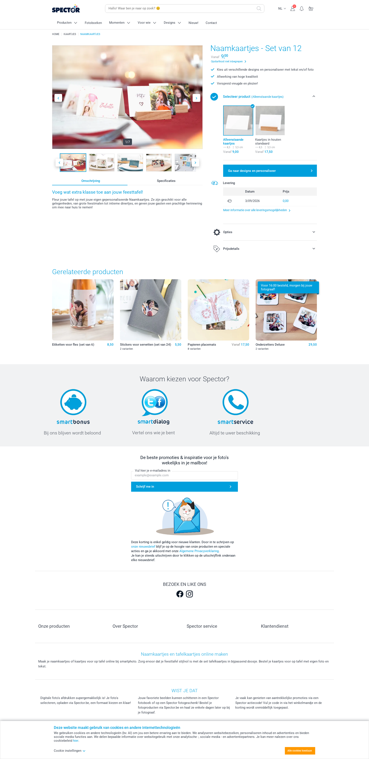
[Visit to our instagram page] (189, 593)
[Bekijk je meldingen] (301, 8)
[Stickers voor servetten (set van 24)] (151, 310)
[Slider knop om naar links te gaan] (58, 98)
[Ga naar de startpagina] (72, 8)
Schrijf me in (145, 486)
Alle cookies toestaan (299, 750)
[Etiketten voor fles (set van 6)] (83, 310)
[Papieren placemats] (218, 310)
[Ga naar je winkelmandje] (311, 8)
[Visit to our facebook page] (179, 593)
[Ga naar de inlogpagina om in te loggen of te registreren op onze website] (292, 8)
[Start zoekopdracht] (259, 8)
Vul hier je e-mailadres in (152, 470)
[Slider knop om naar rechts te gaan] (196, 98)
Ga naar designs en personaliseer (252, 171)
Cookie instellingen (67, 751)
